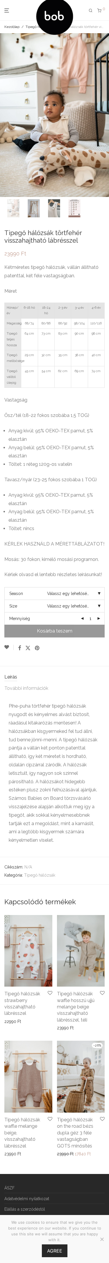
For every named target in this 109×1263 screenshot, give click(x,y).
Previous (5, 115)
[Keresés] (90, 10)
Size (13, 606)
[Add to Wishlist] (9, 647)
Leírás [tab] (10, 677)
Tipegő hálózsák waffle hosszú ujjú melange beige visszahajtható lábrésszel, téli (75, 1007)
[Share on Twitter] (28, 648)
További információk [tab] (26, 688)
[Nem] (102, 1239)
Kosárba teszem (54, 631)
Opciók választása (19, 1021)
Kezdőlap (11, 27)
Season (16, 593)
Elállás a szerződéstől (24, 1209)
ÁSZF (9, 1188)
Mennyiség (19, 618)
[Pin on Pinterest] (37, 648)
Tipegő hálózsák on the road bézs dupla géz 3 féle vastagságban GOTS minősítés (75, 1133)
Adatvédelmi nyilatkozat (26, 1198)
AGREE (54, 1251)
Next (103, 115)
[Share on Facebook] (19, 648)
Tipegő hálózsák (39, 875)
